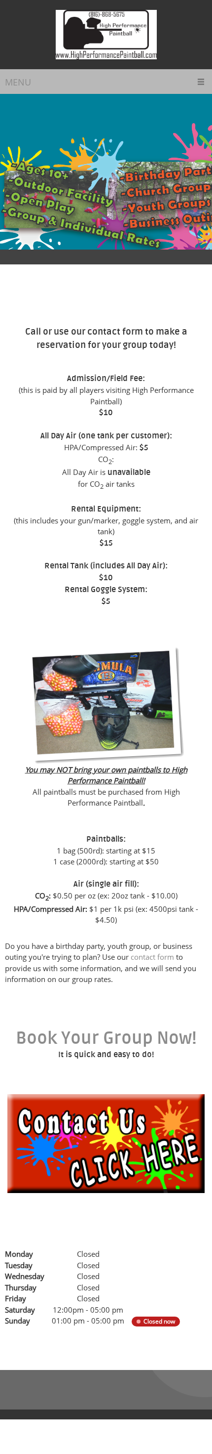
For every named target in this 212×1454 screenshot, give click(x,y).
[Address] (64, 1341)
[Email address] (40, 1341)
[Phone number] (17, 1341)
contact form (152, 957)
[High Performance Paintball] (106, 34)
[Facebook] (88, 1341)
